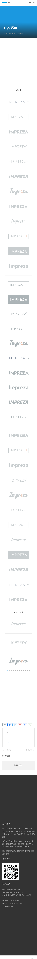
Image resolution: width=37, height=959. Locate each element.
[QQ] (25, 724)
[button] (8, 671)
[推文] (14, 724)
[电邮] (4, 724)
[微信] (30, 724)
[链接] (6, 2)
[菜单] (30, 2)
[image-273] (18, 221)
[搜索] (34, 2)
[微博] (20, 724)
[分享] (9, 724)
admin (21, 34)
